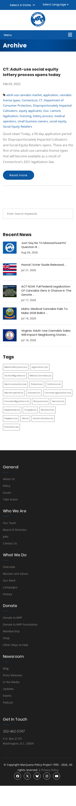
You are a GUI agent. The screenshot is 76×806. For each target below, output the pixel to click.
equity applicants (30, 111)
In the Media (11, 682)
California (54, 384)
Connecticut (29, 100)
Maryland (47, 409)
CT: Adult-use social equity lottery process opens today (32, 72)
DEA (25, 418)
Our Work (9, 580)
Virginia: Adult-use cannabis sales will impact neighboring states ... (46, 333)
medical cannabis (40, 375)
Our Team (9, 523)
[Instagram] (46, 776)
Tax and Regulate (14, 375)
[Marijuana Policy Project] (38, 25)
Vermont (58, 401)
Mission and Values (15, 574)
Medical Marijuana (15, 367)
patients (37, 384)
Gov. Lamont (52, 111)
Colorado (33, 392)
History (7, 594)
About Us (9, 479)
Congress (30, 409)
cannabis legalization (58, 392)
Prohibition (11, 427)
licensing (25, 116)
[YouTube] (56, 776)
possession (11, 418)
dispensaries (12, 409)
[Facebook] (17, 776)
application (50, 95)
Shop (6, 638)
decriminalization (15, 384)
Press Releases (12, 675)
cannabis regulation (16, 401)
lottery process (43, 116)
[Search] (67, 214)
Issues (7, 492)
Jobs (5, 536)
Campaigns (10, 587)
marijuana (40, 401)
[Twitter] (27, 776)
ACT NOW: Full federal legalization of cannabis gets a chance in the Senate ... (46, 290)
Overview (9, 567)
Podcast (8, 702)
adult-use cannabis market (24, 95)
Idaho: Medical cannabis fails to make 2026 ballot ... (44, 311)
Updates (8, 689)
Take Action (10, 499)
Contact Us (10, 543)
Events (7, 695)
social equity (57, 121)
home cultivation (43, 418)
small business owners (33, 121)
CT (40, 100)
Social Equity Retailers (17, 126)
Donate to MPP (12, 617)
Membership (11, 631)
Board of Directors (15, 530)
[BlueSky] (37, 776)
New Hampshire (13, 392)
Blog (6, 668)
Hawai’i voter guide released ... (43, 265)
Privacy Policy (50, 770)
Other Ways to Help (15, 645)
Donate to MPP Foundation (20, 624)
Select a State (21, 5)
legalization (10, 116)
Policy (6, 486)
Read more (18, 175)
